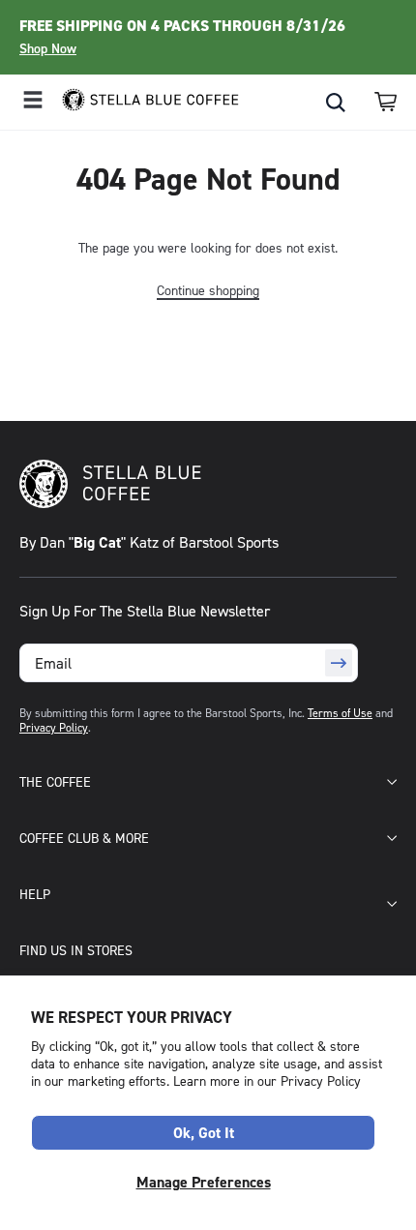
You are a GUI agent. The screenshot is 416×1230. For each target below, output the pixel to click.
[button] (385, 101)
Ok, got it (203, 1133)
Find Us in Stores (76, 950)
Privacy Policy (53, 727)
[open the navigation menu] (32, 102)
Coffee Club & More (84, 837)
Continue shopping (208, 290)
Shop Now (47, 48)
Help (34, 893)
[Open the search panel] (335, 102)
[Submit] (338, 662)
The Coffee (55, 781)
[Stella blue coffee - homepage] (142, 102)
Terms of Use (340, 712)
